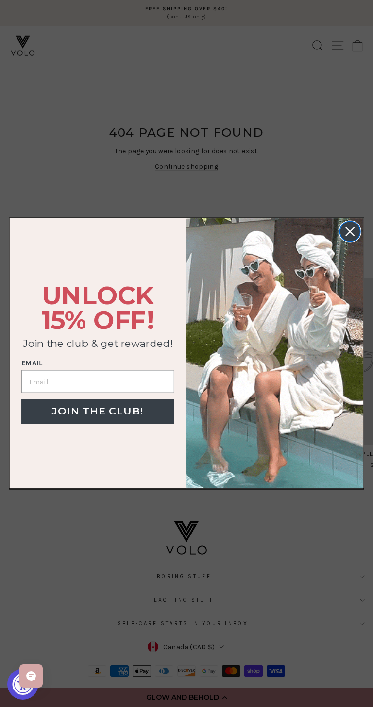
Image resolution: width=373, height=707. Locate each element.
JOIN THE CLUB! (97, 411)
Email (31, 363)
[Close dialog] (350, 232)
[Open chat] (31, 676)
